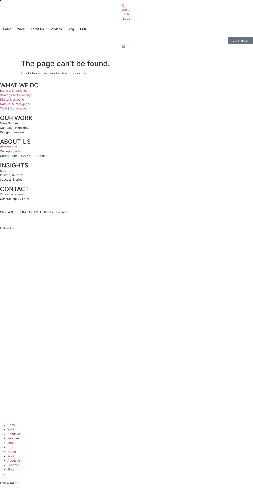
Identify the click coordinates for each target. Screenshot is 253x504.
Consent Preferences (58, 219)
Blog (10, 443)
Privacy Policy (10, 219)
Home (11, 425)
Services (13, 438)
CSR (10, 447)
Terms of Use (32, 219)
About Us (14, 434)
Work (11, 429)
